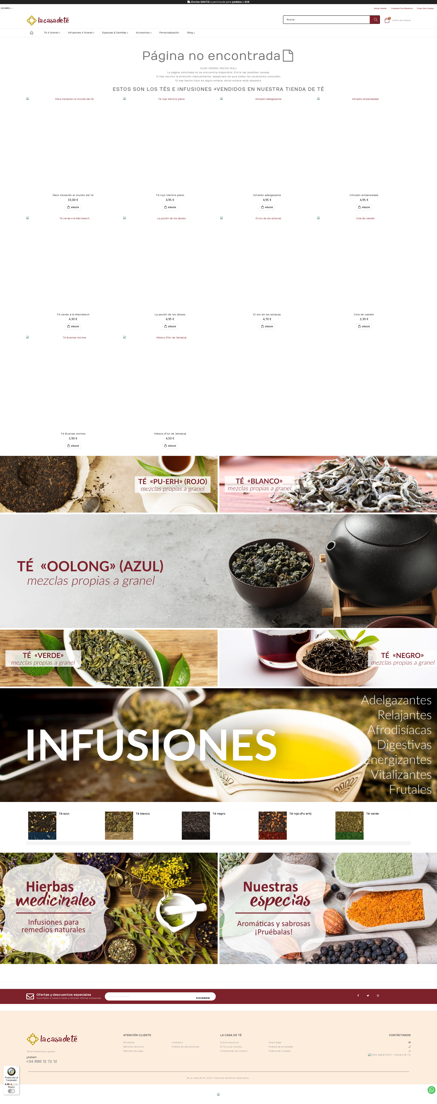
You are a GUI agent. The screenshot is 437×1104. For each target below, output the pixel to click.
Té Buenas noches (73, 433)
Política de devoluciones (186, 1046)
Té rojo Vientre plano (170, 195)
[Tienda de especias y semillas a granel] (328, 908)
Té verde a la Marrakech (73, 314)
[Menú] (17, 1068)
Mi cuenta (129, 1042)
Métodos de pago (133, 1051)
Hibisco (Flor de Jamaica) (170, 433)
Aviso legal (275, 1042)
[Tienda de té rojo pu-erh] (109, 484)
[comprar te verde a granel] (349, 826)
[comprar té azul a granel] (42, 826)
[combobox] (331, 20)
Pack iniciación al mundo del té (73, 195)
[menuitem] (190, 32)
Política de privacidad (281, 1046)
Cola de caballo (364, 314)
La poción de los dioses (170, 314)
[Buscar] (375, 20)
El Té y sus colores (231, 1046)
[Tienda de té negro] (328, 658)
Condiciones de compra (233, 1051)
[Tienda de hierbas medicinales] (109, 908)
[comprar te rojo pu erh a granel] (273, 826)
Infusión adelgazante (267, 195)
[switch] (11, 1091)
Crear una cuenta (425, 8)
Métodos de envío (133, 1046)
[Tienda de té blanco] (328, 484)
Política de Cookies (280, 1051)
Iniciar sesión (380, 8)
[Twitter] (368, 995)
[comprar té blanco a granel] (119, 826)
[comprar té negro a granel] (196, 826)
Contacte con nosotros (402, 8)
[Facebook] (358, 995)
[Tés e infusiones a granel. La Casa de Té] (47, 20)
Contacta (177, 1042)
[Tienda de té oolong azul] (218, 571)
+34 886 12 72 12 (41, 1061)
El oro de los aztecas (267, 314)
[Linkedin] (377, 995)
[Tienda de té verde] (109, 658)
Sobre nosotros (229, 1042)
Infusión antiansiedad (364, 195)
